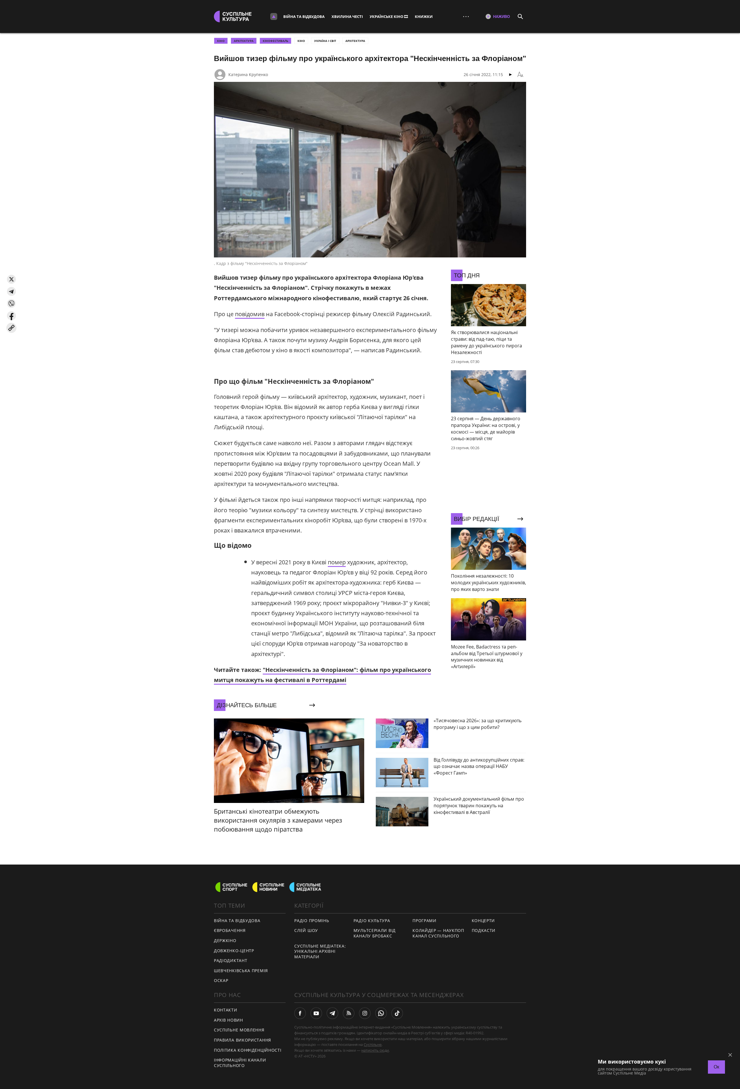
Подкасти (484, 930)
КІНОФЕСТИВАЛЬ (275, 41)
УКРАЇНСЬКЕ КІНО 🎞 (389, 16)
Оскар (221, 980)
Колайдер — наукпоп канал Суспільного (438, 933)
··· (465, 16)
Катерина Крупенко (248, 74)
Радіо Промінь (311, 920)
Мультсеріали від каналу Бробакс (375, 933)
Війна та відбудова (304, 16)
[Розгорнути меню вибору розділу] (273, 16)
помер (337, 562)
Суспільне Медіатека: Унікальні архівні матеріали (320, 951)
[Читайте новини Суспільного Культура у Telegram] (332, 1013)
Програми (424, 920)
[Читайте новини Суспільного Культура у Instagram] (365, 1013)
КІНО (221, 41)
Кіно (301, 41)
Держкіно (225, 940)
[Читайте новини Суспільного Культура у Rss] (348, 1013)
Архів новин (228, 1020)
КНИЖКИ (424, 16)
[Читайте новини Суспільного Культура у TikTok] (397, 1013)
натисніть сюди (375, 1050)
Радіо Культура (372, 920)
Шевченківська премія (241, 970)
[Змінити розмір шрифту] (520, 75)
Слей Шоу (306, 930)
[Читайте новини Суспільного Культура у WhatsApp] (381, 1013)
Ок (716, 1066)
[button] (11, 279)
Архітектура (355, 41)
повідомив (249, 314)
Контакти (225, 1010)
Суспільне (373, 1044)
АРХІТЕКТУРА (244, 41)
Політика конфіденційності (248, 1050)
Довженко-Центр (234, 950)
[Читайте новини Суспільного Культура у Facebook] (300, 1013)
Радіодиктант (230, 960)
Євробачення (230, 930)
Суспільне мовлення (239, 1030)
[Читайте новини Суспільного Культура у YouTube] (316, 1013)
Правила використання (242, 1040)
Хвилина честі (347, 16)
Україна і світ (325, 41)
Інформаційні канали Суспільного (240, 1062)
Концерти (483, 920)
